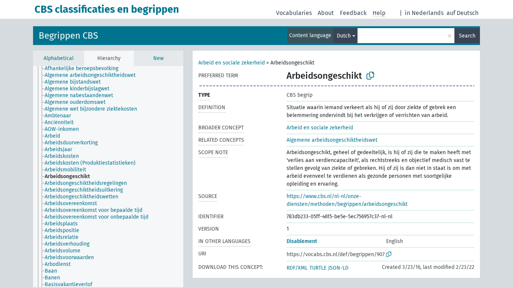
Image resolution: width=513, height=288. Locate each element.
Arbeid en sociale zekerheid (231, 63)
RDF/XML (297, 268)
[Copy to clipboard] (370, 75)
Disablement (302, 241)
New (158, 58)
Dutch (344, 36)
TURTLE (317, 268)
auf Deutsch (462, 12)
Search (467, 36)
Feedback (353, 12)
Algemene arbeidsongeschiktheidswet (332, 140)
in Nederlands (424, 12)
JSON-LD (338, 268)
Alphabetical (59, 58)
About (326, 12)
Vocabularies (294, 12)
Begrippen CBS (68, 35)
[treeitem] (84, 68)
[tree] (108, 176)
